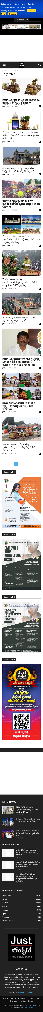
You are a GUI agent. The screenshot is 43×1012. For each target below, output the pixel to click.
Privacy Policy (22, 999)
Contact (30, 1001)
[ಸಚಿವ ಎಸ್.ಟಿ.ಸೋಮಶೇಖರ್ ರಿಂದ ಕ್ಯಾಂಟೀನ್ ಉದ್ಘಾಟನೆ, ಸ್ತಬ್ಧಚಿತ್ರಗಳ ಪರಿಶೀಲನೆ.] (21, 386)
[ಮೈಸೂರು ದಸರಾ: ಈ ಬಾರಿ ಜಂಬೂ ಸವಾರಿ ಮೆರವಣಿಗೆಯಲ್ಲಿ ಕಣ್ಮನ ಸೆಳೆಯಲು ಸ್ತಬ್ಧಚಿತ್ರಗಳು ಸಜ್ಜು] (21, 224)
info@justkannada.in (26, 992)
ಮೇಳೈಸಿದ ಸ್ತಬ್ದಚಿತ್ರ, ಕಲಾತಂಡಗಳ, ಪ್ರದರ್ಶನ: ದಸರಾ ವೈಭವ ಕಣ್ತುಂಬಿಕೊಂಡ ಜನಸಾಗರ (21, 203)
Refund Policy (34, 999)
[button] (39, 2)
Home (4, 70)
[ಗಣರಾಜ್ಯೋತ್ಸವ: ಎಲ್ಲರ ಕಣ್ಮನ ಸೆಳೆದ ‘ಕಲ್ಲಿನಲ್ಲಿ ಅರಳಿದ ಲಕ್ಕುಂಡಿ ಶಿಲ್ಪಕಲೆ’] (21, 155)
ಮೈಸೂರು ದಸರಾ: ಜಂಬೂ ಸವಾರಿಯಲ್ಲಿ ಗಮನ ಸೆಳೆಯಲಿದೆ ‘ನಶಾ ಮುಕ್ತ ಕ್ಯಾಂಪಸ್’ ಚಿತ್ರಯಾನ (21, 135)
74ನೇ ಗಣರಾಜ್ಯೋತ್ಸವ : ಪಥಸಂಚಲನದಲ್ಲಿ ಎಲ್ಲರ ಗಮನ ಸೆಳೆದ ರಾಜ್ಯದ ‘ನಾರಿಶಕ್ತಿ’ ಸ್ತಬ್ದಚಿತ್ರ (19, 282)
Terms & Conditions (9, 999)
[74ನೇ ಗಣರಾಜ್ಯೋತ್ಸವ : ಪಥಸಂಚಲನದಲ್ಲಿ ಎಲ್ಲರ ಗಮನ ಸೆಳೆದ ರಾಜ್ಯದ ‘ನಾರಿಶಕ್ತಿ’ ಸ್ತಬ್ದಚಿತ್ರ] (21, 263)
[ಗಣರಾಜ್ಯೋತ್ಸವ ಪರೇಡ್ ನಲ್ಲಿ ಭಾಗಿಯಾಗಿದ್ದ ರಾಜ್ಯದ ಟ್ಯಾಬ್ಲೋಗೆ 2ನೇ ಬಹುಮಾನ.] (21, 429)
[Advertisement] (21, 48)
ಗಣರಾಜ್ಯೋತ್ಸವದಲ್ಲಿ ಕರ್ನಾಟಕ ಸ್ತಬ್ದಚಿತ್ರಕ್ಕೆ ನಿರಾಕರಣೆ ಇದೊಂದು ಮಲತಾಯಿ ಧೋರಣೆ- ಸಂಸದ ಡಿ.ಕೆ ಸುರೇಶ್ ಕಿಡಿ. (21, 361)
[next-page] (26, 464)
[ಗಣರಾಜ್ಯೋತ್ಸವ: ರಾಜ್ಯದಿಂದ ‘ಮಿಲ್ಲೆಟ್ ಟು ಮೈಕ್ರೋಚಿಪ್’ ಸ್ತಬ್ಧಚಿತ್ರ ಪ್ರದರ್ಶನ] (21, 87)
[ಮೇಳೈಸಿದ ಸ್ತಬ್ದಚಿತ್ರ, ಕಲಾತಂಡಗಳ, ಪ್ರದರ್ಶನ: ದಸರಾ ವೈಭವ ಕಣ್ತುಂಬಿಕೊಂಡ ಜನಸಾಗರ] (21, 188)
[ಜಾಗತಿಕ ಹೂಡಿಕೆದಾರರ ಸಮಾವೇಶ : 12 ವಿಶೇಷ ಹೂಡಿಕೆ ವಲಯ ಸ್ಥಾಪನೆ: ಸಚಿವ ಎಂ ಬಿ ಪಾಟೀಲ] (8, 833)
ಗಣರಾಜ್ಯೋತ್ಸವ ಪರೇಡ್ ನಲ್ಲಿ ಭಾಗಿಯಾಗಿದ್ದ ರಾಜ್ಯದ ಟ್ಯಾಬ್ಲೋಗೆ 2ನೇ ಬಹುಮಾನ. (19, 447)
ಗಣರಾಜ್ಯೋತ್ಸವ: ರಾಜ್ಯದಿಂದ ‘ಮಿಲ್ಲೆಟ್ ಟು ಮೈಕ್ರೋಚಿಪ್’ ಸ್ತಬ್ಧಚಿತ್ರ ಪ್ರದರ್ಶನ (21, 101)
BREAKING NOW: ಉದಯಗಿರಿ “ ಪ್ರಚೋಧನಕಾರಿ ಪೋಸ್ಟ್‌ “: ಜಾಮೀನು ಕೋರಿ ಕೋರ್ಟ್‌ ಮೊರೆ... (27, 809)
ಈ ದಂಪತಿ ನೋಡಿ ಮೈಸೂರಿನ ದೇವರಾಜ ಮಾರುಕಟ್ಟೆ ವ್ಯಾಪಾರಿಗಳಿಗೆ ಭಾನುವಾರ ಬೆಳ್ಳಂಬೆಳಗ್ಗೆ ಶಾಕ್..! (28, 864)
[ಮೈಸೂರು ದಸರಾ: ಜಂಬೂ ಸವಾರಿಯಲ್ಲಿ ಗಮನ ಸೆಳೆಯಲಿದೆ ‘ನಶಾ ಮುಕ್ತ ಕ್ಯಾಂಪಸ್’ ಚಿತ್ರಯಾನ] (21, 120)
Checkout (12, 14)
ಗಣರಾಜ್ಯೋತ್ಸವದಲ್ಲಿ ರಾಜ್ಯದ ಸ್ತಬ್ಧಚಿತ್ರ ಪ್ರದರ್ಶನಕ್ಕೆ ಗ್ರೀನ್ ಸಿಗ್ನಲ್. (19, 319)
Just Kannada (32, 1005)
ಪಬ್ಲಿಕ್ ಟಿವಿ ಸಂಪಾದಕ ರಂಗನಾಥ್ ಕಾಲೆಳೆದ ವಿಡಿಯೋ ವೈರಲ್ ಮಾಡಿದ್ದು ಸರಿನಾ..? (27, 852)
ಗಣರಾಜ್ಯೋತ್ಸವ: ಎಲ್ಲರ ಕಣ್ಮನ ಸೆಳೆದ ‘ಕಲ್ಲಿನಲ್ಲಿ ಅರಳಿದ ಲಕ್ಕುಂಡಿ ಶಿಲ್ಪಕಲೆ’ (18, 170)
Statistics (23, 1001)
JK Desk (4, 288)
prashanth (6, 106)
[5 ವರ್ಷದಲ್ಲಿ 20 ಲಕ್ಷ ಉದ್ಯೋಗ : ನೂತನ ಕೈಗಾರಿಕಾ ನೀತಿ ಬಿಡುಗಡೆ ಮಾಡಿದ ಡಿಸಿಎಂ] (8, 822)
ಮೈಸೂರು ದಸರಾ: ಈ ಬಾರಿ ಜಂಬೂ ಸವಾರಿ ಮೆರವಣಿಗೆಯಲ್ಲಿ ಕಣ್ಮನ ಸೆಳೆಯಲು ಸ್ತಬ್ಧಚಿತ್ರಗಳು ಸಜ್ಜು (21, 239)
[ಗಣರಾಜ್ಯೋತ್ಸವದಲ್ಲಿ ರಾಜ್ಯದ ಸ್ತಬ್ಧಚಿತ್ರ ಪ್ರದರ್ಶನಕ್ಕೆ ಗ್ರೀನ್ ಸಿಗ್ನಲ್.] (21, 304)
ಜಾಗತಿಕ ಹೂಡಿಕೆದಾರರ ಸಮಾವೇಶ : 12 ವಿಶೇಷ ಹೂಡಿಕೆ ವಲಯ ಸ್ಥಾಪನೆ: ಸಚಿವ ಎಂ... (28, 833)
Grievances (13, 1001)
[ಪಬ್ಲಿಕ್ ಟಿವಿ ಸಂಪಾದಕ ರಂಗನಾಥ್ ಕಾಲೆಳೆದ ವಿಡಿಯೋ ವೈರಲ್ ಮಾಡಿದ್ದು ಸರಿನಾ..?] (8, 853)
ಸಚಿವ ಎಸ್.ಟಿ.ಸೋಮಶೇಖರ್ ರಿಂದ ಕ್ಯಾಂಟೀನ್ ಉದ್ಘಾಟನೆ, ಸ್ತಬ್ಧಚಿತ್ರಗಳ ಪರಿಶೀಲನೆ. (18, 405)
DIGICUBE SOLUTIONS (26, 1007)
